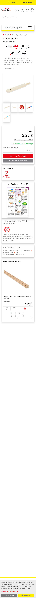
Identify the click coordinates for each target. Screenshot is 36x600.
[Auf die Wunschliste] (14, 308)
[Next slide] (31, 318)
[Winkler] (9, 47)
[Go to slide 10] (15, 315)
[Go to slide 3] (19, 312)
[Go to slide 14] (15, 316)
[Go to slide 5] (11, 314)
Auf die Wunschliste (19, 161)
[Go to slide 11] (19, 315)
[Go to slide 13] (11, 316)
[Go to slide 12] (23, 315)
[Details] (7, 308)
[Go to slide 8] (23, 314)
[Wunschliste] (27, 10)
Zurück (7, 35)
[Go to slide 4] (23, 312)
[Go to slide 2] (15, 312)
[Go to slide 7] (19, 314)
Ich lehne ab (9, 595)
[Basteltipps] (22, 10)
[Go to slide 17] (17, 317)
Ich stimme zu (26, 595)
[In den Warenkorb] (25, 308)
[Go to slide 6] (15, 314)
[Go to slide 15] (19, 316)
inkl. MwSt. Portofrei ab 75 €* (23, 140)
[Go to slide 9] (11, 315)
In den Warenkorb (19, 156)
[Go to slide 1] (11, 312)
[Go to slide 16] (23, 316)
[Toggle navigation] (30, 27)
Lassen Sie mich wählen (9, 591)
